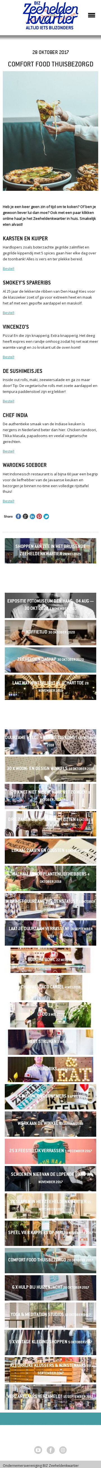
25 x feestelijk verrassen (50, 1151)
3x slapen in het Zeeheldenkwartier (50, 1205)
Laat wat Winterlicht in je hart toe (50, 687)
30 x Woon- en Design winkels (50, 769)
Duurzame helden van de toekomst (50, 741)
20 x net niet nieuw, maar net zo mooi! (50, 796)
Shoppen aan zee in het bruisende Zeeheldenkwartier (50, 550)
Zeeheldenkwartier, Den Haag (50, 17)
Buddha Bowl (50, 960)
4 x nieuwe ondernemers (50, 1097)
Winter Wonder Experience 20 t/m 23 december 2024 (50, 578)
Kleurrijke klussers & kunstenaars (50, 1369)
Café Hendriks (50, 1069)
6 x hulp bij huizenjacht (50, 1288)
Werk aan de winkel (50, 1124)
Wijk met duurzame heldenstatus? (50, 905)
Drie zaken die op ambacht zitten (50, 823)
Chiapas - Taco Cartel (51, 987)
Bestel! (8, 268)
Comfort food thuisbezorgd (50, 1260)
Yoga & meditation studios (51, 1315)
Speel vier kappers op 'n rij (50, 1233)
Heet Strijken (50, 1042)
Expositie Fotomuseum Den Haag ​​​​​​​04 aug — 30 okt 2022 (50, 605)
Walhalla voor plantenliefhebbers (50, 878)
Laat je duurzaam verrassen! (51, 932)
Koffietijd (50, 632)
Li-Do (50, 1015)
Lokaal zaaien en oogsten (50, 851)
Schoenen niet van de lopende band (50, 1178)
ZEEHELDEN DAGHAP (50, 660)
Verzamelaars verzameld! (50, 1397)
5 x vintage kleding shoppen (50, 1342)
